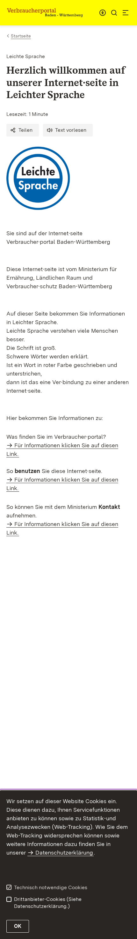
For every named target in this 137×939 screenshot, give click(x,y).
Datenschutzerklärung (64, 852)
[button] (22, 130)
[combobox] (102, 13)
